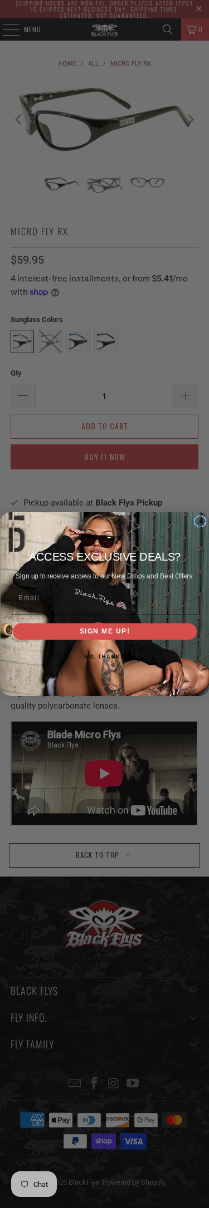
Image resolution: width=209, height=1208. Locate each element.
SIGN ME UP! (104, 631)
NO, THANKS (104, 656)
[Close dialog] (200, 522)
